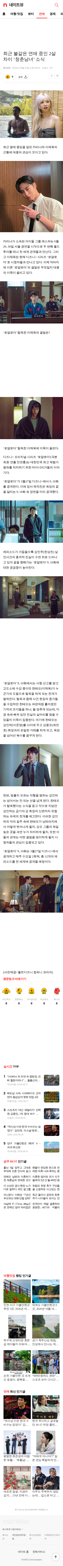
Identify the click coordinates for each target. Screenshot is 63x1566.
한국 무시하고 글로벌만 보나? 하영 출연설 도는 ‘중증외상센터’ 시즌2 (45, 1423)
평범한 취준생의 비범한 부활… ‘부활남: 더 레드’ (17, 1458)
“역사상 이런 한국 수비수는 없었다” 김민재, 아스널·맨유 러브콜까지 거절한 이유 (24, 1130)
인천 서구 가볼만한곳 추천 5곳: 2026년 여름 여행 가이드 (17, 1307)
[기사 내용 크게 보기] (57, 77)
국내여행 (11, 1084)
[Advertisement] (31, 30)
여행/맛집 (16, 14)
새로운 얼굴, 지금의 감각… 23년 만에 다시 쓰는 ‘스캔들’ (17, 1494)
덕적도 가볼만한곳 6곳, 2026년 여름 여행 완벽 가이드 (44, 1307)
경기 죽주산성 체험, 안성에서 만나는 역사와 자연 (45, 1342)
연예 (42, 14)
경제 (53, 14)
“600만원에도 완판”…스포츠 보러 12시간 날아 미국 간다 (45, 1378)
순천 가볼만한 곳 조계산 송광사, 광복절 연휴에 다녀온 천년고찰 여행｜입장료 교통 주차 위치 (17, 1378)
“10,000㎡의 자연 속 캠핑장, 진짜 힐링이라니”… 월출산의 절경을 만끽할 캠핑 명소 (24, 1080)
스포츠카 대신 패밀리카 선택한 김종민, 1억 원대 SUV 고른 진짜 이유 (24, 1114)
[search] (56, 5)
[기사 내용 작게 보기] (52, 77)
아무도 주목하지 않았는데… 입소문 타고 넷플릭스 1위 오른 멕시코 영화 (45, 1494)
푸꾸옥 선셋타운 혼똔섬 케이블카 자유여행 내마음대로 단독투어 (17, 1342)
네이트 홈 (23, 1551)
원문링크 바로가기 (14, 979)
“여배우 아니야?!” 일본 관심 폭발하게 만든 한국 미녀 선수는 (45, 1458)
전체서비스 (39, 1551)
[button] (55, 1557)
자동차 (10, 1118)
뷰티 (31, 14)
